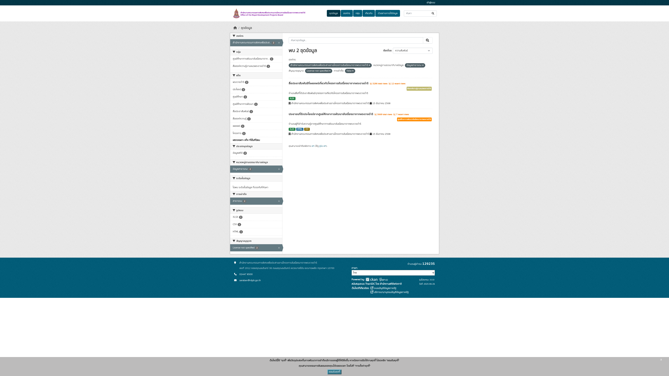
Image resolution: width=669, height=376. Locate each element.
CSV (307, 129)
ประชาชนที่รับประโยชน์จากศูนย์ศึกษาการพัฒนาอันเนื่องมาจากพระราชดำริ (331, 114)
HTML (299, 129)
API (313, 146)
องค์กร (346, 13)
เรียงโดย (387, 50)
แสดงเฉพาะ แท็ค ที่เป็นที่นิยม (246, 140)
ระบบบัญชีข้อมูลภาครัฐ (384, 288)
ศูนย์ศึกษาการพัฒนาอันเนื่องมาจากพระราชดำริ (414, 119)
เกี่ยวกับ (368, 13)
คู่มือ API (322, 146)
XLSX (292, 98)
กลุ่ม (358, 13)
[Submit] (433, 13)
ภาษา (354, 268)
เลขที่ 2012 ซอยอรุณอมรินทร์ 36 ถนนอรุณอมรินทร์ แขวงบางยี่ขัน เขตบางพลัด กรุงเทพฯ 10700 (286, 268)
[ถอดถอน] (369, 65)
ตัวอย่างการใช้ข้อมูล (388, 13)
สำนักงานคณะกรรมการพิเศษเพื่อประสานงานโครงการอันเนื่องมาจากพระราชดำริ (278, 263)
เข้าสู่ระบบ (431, 2)
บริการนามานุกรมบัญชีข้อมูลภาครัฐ (391, 292)
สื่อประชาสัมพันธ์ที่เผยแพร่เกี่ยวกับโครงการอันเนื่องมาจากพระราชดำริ (329, 83)
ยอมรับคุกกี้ (334, 372)
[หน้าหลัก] (235, 28)
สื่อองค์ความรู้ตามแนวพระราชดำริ (419, 88)
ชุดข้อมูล (333, 13)
